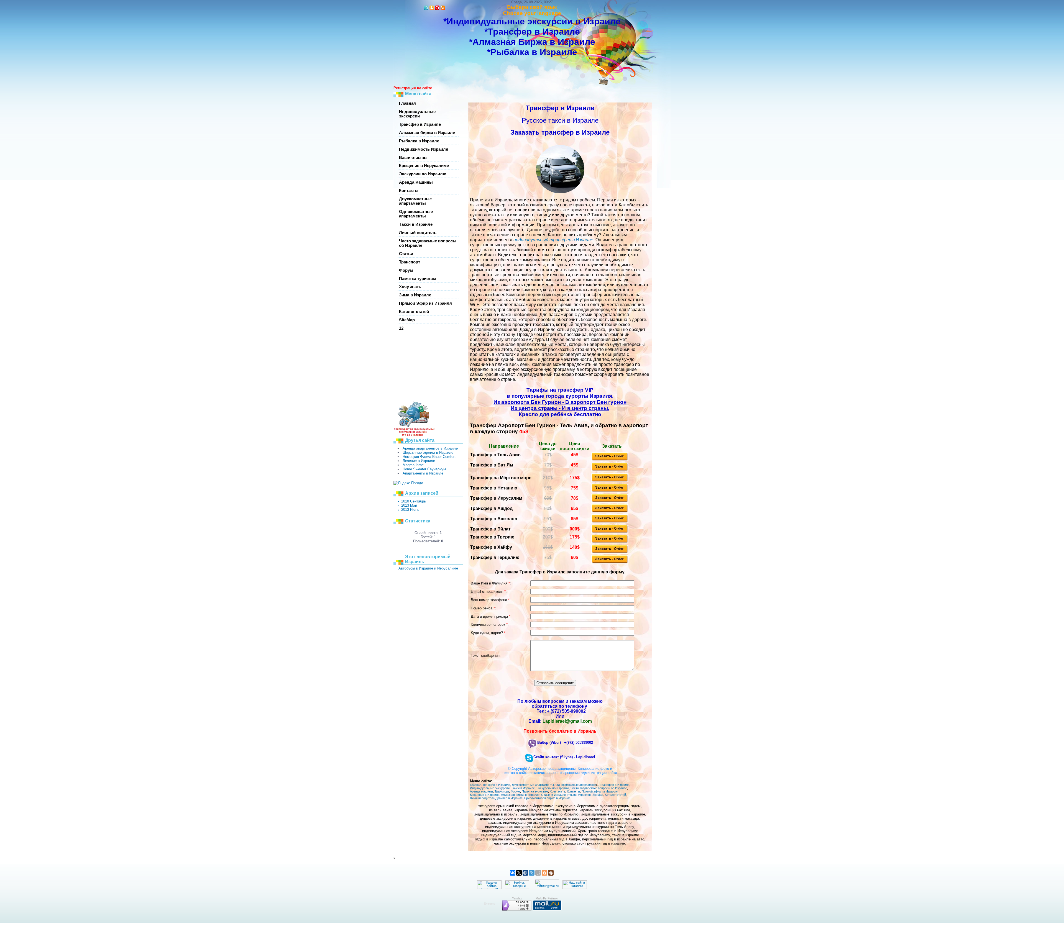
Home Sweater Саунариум (424, 469)
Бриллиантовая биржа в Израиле (547, 798)
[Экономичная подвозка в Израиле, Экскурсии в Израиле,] (609, 532)
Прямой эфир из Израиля (600, 791)
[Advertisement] (410, 367)
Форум (515, 791)
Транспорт (502, 791)
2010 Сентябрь (413, 501)
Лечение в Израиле (419, 461)
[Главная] (426, 8)
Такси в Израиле (523, 788)
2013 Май (409, 505)
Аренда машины (481, 791)
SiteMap (597, 794)
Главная (475, 784)
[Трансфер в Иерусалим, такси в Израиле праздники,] (609, 512)
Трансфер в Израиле (614, 784)
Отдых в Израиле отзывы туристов (566, 794)
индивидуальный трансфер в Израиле (553, 239)
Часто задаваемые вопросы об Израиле (599, 788)
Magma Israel (413, 465)
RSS (443, 8)
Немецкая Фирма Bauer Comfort (429, 457)
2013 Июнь (410, 509)
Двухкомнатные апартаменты (533, 784)
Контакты (573, 791)
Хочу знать (557, 791)
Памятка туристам (535, 791)
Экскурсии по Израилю (552, 788)
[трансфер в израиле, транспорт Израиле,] (609, 491)
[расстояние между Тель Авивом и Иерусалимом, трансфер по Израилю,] (609, 501)
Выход (437, 8)
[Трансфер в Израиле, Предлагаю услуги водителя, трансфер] (609, 481)
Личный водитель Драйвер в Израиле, (496, 798)
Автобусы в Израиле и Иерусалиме (428, 568)
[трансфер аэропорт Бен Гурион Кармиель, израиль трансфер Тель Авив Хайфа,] (609, 522)
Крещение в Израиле (484, 794)
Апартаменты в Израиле (423, 473)
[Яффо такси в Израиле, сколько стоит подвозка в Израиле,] (609, 542)
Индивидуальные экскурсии (490, 788)
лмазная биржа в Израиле (521, 794)
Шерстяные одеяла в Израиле (428, 452)
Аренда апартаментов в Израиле (430, 448)
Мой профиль (431, 8)
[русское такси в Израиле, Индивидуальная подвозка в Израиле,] (609, 552)
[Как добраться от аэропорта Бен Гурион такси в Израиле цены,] (609, 563)
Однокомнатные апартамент (576, 784)
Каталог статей (615, 794)
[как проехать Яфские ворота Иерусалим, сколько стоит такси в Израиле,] (609, 470)
